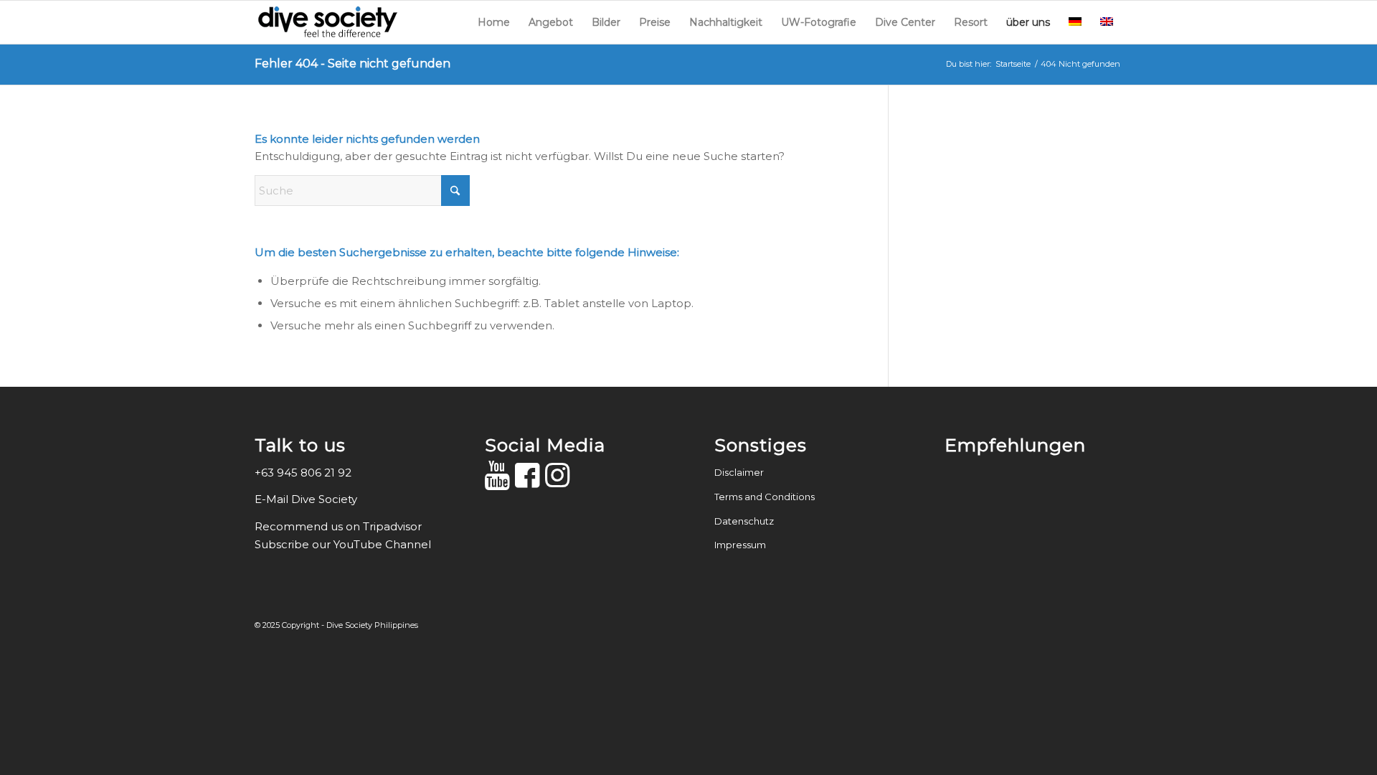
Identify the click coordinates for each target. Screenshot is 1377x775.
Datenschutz (744, 521)
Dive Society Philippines (372, 625)
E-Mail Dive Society (307, 499)
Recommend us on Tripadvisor (338, 526)
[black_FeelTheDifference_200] (326, 22)
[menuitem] (493, 22)
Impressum (740, 544)
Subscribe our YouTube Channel (343, 544)
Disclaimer (739, 472)
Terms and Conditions (764, 496)
